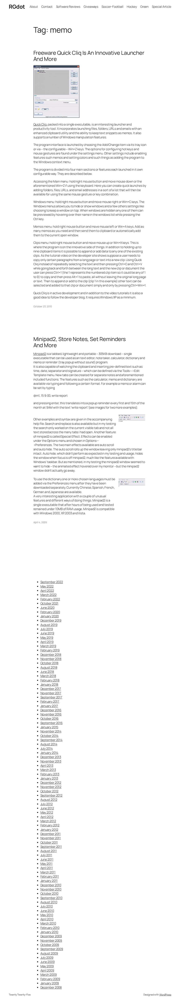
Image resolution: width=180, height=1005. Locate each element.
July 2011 (46, 855)
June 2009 (47, 962)
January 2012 (49, 829)
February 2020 (50, 612)
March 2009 (48, 974)
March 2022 (48, 595)
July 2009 (46, 957)
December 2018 (50, 654)
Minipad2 (39, 354)
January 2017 (49, 706)
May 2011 (46, 863)
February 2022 (50, 599)
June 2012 (47, 808)
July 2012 (46, 804)
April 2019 (47, 642)
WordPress (165, 994)
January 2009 (49, 983)
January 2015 (49, 727)
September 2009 (51, 949)
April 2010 (46, 919)
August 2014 (48, 744)
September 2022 (51, 582)
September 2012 (51, 795)
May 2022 (47, 586)
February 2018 (50, 680)
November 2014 (51, 731)
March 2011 (48, 872)
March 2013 (48, 770)
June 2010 (47, 910)
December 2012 (50, 782)
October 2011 (49, 842)
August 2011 (48, 851)
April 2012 (46, 817)
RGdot (17, 6)
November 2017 (50, 693)
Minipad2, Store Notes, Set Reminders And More (79, 342)
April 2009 (47, 970)
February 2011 (49, 876)
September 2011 (51, 846)
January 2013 (49, 778)
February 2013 (49, 774)
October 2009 (49, 945)
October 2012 (49, 791)
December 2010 (50, 885)
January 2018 (49, 684)
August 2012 (48, 799)
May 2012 (46, 812)
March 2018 (48, 676)
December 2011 (50, 834)
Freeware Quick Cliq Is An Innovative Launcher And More (88, 56)
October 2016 (49, 718)
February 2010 (50, 927)
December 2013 (50, 757)
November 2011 (50, 838)
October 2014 (49, 735)
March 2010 (48, 923)
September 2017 (51, 697)
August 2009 (49, 953)
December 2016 (51, 710)
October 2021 (49, 603)
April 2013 (46, 765)
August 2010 (48, 902)
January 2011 (49, 880)
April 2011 (46, 868)
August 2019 (48, 625)
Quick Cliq (40, 124)
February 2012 (50, 825)
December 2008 (51, 987)
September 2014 (51, 740)
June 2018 (47, 671)
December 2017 (50, 688)
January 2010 (49, 932)
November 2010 (51, 889)
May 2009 (47, 966)
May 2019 (46, 637)
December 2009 (51, 936)
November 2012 (51, 787)
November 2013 (50, 761)
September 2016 (51, 723)
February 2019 (50, 650)
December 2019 (51, 620)
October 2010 (49, 893)
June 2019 (47, 633)
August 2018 (48, 667)
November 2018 (51, 659)
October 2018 (49, 663)
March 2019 (48, 646)
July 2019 (46, 629)
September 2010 (51, 898)
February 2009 (50, 979)
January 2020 (49, 616)
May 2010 (46, 915)
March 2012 (48, 821)
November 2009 (51, 940)
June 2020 (47, 607)
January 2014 (49, 753)
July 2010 (46, 906)
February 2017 (49, 701)
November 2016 (51, 714)
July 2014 (46, 748)
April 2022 (47, 590)
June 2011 (46, 859)
